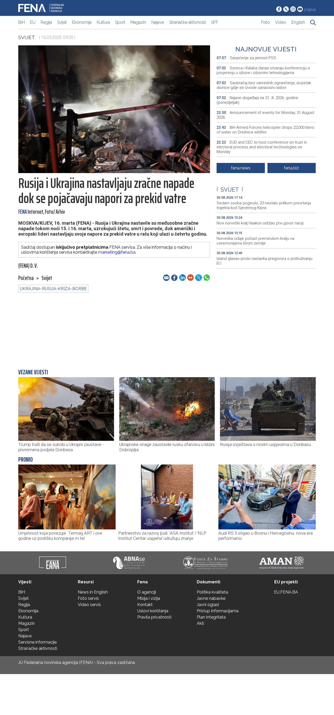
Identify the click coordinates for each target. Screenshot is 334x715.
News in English (93, 592)
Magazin (138, 22)
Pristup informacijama (217, 610)
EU (32, 22)
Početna (26, 278)
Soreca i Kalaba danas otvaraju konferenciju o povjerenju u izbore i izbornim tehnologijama (263, 70)
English (298, 22)
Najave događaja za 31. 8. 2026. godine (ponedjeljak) (257, 100)
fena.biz (291, 168)
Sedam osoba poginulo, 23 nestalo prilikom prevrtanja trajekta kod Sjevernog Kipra (264, 205)
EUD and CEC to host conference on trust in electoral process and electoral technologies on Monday (262, 147)
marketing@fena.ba (116, 252)
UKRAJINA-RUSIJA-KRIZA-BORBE (53, 288)
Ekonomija (82, 22)
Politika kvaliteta (212, 592)
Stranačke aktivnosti (187, 22)
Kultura (103, 22)
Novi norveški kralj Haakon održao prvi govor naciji (260, 223)
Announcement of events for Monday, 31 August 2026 (265, 115)
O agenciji (146, 592)
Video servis (89, 604)
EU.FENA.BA (286, 592)
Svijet (62, 22)
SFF (214, 22)
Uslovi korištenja (152, 610)
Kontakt (145, 604)
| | (230, 189)
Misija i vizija (148, 598)
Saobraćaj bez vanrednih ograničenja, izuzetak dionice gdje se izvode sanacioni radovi (264, 85)
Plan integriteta (211, 617)
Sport (120, 22)
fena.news (240, 168)
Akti (200, 623)
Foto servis (88, 598)
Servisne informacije (37, 642)
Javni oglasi (208, 604)
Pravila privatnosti (154, 617)
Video (280, 22)
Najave (157, 22)
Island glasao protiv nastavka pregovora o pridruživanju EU (264, 261)
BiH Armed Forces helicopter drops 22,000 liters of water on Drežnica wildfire (265, 130)
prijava (310, 9)
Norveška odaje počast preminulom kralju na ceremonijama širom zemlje (255, 241)
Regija (46, 22)
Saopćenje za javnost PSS (246, 58)
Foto (265, 22)
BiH (21, 22)
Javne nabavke (211, 598)
